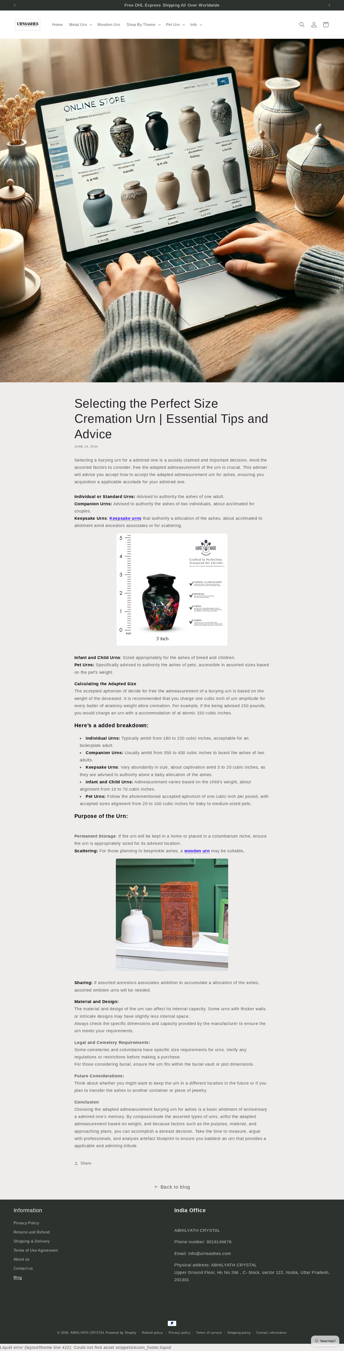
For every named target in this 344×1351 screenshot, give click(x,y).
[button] (80, 24)
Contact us (23, 1268)
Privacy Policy (27, 1223)
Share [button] (86, 1163)
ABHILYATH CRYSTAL (87, 1332)
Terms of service (209, 1332)
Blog (18, 1277)
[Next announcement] (329, 5)
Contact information (271, 1332)
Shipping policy (239, 1332)
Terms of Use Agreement (36, 1250)
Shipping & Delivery (32, 1241)
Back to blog (175, 1187)
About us (22, 1259)
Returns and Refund (32, 1232)
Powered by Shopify (121, 1332)
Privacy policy (179, 1332)
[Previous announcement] (14, 5)
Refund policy (152, 1332)
